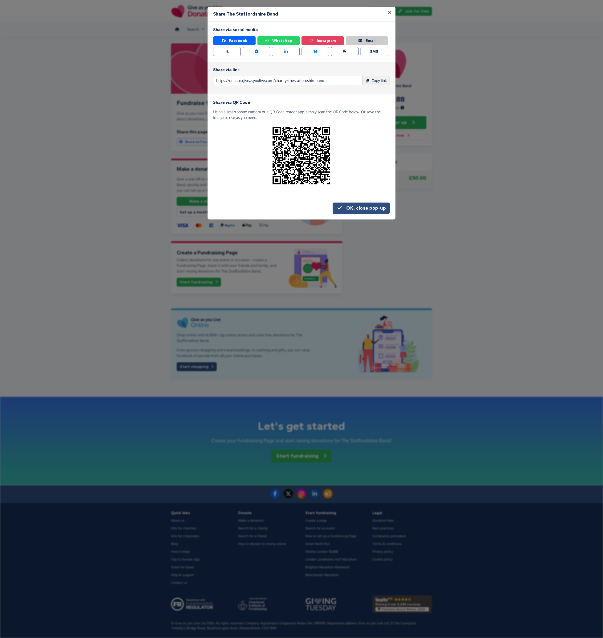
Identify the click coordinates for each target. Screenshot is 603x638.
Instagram (326, 40)
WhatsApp (282, 40)
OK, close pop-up (366, 208)
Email (371, 40)
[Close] (390, 12)
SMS (374, 51)
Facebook (238, 40)
